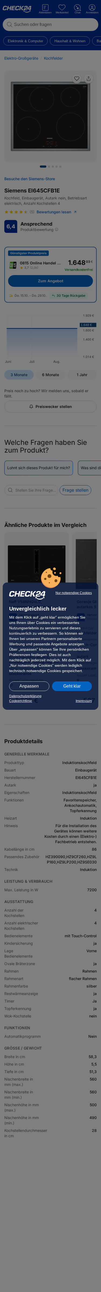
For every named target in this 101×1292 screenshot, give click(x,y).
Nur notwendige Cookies (73, 593)
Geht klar (72, 686)
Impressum (84, 701)
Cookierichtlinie (20, 701)
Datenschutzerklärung (25, 696)
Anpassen (29, 686)
